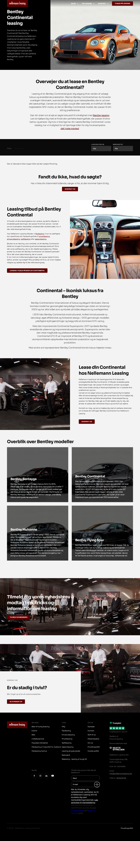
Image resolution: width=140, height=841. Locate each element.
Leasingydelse (97, 144)
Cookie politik (93, 751)
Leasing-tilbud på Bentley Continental (27, 271)
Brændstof (118, 144)
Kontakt (102, 4)
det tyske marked (70, 128)
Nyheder (91, 727)
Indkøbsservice (38, 739)
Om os (90, 743)
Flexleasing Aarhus (39, 751)
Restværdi (66, 755)
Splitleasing (66, 743)
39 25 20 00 (121, 778)
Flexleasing (66, 731)
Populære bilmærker (40, 743)
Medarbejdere (93, 739)
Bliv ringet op (16, 702)
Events (34, 731)
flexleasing (39, 234)
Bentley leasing (101, 115)
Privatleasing (67, 739)
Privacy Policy (77, 810)
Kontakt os (70, 189)
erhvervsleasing (13, 239)
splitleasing (26, 239)
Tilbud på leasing (122, 4)
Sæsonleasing (67, 747)
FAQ (63, 727)
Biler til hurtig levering (41, 727)
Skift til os (92, 735)
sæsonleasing (40, 239)
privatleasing (44, 236)
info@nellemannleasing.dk (120, 774)
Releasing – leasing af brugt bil (74, 759)
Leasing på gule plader (71, 751)
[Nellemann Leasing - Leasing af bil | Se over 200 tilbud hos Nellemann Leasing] (17, 3)
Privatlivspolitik (94, 747)
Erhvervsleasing (68, 735)
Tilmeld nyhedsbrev (18, 617)
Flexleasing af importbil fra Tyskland (46, 747)
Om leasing (87, 4)
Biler (73, 4)
